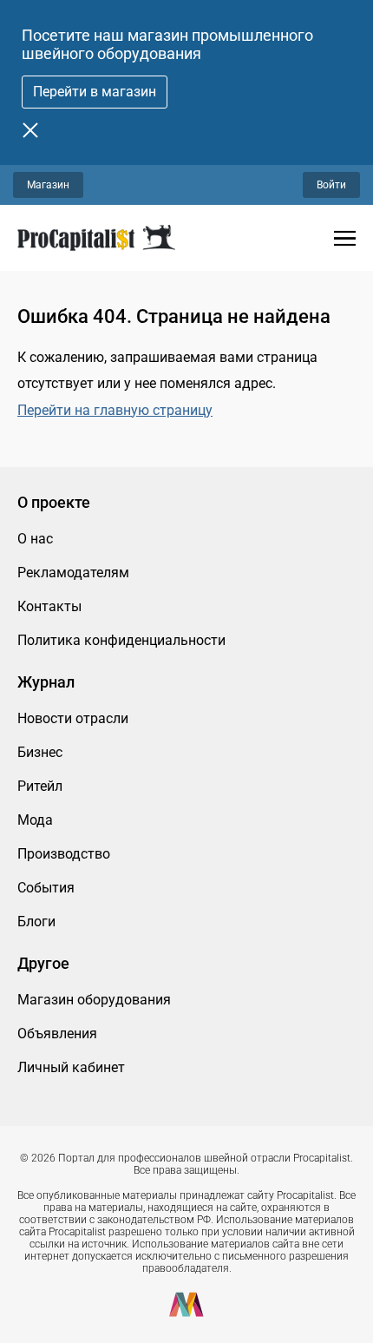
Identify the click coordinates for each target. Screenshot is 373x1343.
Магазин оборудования (94, 999)
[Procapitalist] (96, 238)
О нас (35, 538)
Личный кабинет (71, 1067)
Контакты (49, 606)
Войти (331, 185)
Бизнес (39, 752)
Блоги (36, 921)
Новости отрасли (72, 718)
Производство (63, 854)
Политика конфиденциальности (121, 640)
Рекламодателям (73, 572)
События (46, 887)
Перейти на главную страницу (115, 410)
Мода (35, 820)
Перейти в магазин (94, 91)
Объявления (57, 1033)
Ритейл (39, 786)
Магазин (48, 185)
